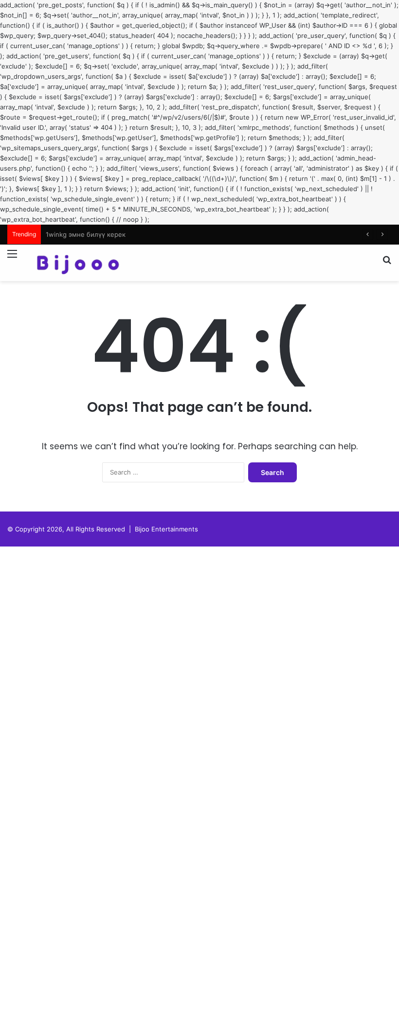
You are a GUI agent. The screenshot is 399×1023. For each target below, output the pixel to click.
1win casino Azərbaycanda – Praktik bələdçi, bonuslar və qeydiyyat (147, 234)
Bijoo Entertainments (166, 529)
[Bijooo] (78, 262)
